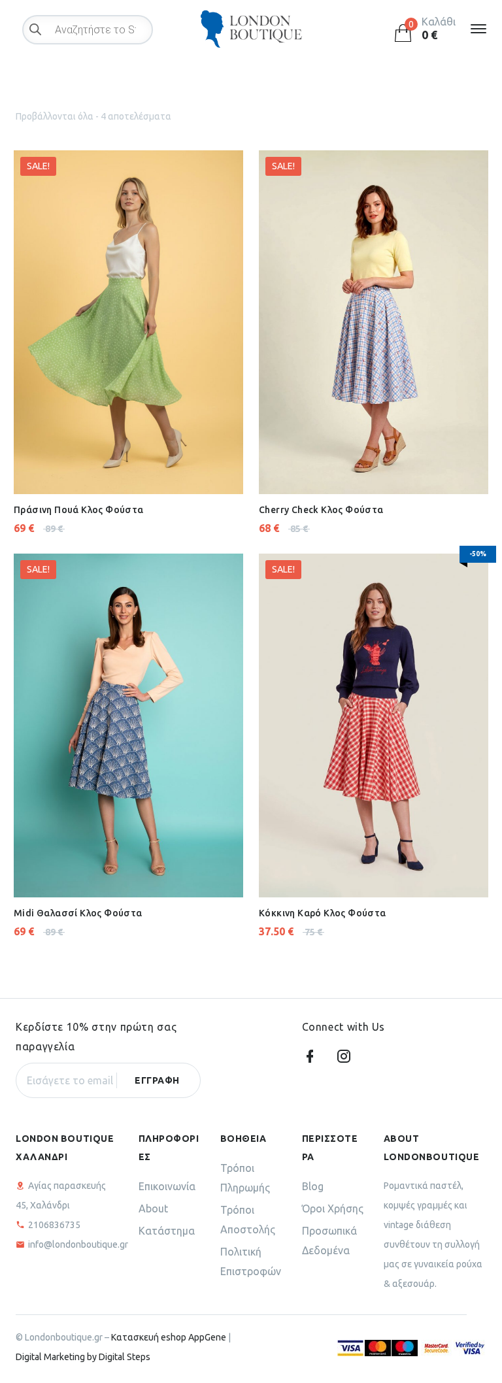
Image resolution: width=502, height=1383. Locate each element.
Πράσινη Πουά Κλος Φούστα (79, 510)
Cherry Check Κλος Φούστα (321, 510)
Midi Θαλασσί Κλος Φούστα (78, 913)
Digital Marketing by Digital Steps (83, 1357)
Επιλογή (95, 461)
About (153, 1208)
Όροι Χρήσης (332, 1208)
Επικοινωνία (167, 1186)
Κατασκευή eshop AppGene (168, 1337)
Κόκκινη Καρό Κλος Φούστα (322, 913)
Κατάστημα (167, 1231)
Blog (313, 1186)
